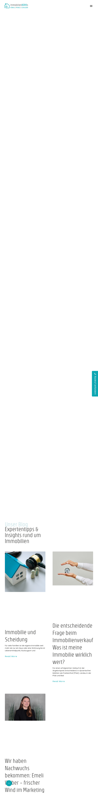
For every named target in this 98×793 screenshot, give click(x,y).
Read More (11, 656)
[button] (91, 6)
